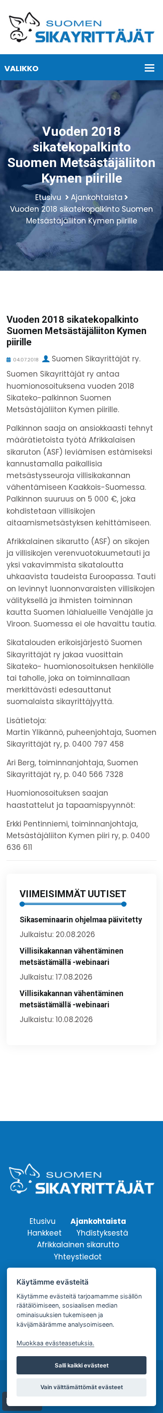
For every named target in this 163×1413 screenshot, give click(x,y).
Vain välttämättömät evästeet (81, 1386)
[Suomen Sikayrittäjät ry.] (81, 26)
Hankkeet (44, 1233)
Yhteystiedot (78, 1256)
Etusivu (48, 197)
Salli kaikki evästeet (82, 1365)
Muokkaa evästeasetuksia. (55, 1343)
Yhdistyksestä (102, 1233)
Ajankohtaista (97, 197)
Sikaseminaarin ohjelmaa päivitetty (81, 919)
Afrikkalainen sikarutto (78, 1244)
